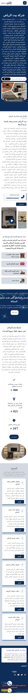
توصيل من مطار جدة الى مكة (21, 696)
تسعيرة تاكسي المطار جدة (22, 692)
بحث (7, 79)
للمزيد (19, 502)
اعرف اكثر (21, 204)
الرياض (17, 19)
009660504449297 (12, 198)
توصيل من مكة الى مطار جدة (21, 690)
